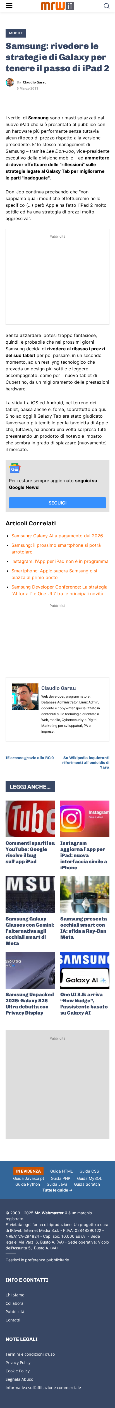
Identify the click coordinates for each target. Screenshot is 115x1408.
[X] (11, 98)
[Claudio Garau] (11, 82)
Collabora (14, 1303)
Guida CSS (89, 1171)
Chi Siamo (15, 1295)
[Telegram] (49, 98)
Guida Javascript (28, 1178)
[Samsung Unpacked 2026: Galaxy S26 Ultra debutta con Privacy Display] (30, 970)
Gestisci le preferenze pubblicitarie (37, 1259)
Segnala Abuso (19, 1379)
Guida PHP (60, 1178)
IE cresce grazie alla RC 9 (30, 757)
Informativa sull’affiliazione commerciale (43, 1387)
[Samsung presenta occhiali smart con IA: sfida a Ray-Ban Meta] (84, 894)
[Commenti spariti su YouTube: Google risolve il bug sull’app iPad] (30, 819)
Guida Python (27, 1184)
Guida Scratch (87, 1184)
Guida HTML (61, 1171)
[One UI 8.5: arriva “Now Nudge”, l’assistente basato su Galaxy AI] (84, 970)
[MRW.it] (57, 6)
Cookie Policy (18, 1370)
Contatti (13, 1320)
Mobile (16, 32)
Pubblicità (15, 1311)
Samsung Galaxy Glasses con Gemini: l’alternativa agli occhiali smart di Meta (30, 931)
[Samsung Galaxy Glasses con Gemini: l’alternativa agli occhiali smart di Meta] (30, 894)
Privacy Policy (18, 1362)
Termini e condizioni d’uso (30, 1354)
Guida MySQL (89, 1178)
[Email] (62, 98)
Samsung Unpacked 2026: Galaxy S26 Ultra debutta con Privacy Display (30, 1003)
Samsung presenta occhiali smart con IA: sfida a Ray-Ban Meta (83, 928)
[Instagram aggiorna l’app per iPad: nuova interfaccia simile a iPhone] (84, 819)
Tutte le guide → (57, 1190)
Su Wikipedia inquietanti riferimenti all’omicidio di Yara (85, 762)
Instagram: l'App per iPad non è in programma (60, 561)
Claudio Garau (35, 82)
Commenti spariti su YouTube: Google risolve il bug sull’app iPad (30, 852)
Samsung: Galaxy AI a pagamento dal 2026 (57, 535)
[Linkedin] (24, 98)
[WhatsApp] (36, 98)
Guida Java (57, 1184)
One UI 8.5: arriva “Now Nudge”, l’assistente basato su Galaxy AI (84, 1003)
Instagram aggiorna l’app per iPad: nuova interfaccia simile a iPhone (83, 855)
